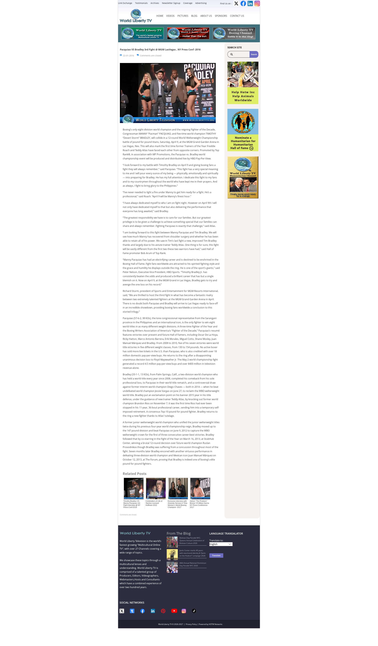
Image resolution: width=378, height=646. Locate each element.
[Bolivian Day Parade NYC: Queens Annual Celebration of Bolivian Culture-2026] (172, 542)
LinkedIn (250, 3)
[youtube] (174, 610)
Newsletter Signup (171, 3)
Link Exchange (125, 3)
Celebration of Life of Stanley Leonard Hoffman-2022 (154, 503)
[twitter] (122, 611)
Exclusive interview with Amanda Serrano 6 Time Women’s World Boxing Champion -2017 (177, 504)
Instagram (257, 3)
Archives (155, 3)
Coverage (187, 3)
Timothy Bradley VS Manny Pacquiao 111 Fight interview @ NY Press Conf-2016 (131, 504)
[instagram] (184, 611)
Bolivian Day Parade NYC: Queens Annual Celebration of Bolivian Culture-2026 (192, 540)
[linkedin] (153, 611)
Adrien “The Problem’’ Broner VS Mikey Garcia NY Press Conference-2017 (199, 504)
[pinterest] (163, 611)
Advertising (201, 3)
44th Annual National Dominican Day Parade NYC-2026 (193, 564)
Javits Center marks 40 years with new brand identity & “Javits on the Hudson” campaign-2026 (193, 553)
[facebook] (142, 611)
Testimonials (141, 3)
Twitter (236, 3)
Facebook (243, 3)
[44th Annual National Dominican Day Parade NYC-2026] (172, 567)
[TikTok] (194, 610)
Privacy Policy (191, 624)
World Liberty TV (165, 624)
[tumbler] (132, 611)
